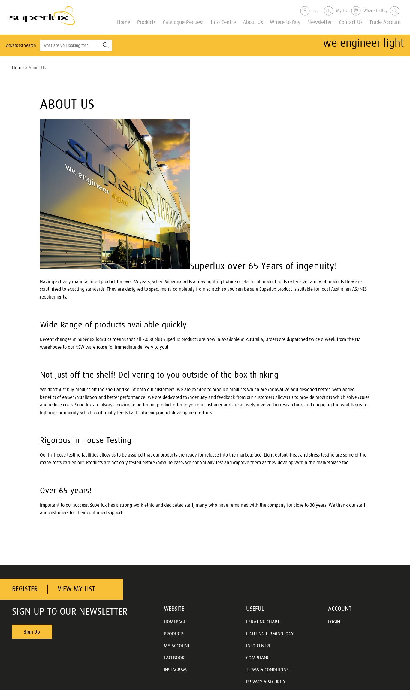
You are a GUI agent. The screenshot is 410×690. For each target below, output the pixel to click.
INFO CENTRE (258, 645)
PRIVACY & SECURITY (265, 681)
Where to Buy (285, 22)
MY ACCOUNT (177, 645)
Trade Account (385, 22)
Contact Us (351, 22)
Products (146, 22)
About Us (253, 22)
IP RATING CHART (262, 621)
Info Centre (223, 22)
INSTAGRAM (175, 669)
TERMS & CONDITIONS (267, 669)
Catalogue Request (183, 22)
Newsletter (319, 22)
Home (123, 22)
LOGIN (334, 621)
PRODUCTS (174, 633)
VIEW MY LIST (76, 588)
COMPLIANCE (258, 657)
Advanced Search (21, 45)
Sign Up (32, 631)
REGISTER (25, 588)
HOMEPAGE (175, 621)
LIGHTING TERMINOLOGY (270, 633)
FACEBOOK (174, 657)
